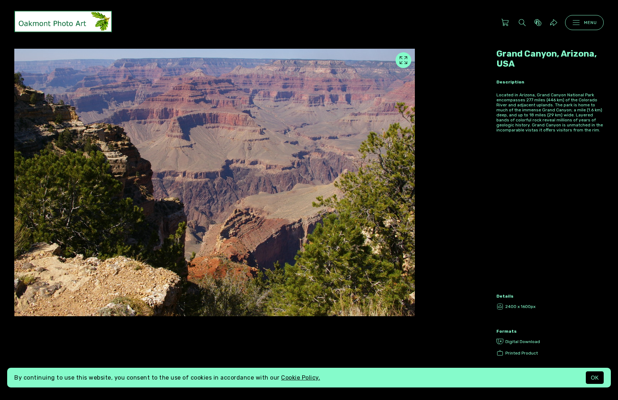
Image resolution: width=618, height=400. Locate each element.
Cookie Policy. (300, 377)
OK (595, 378)
